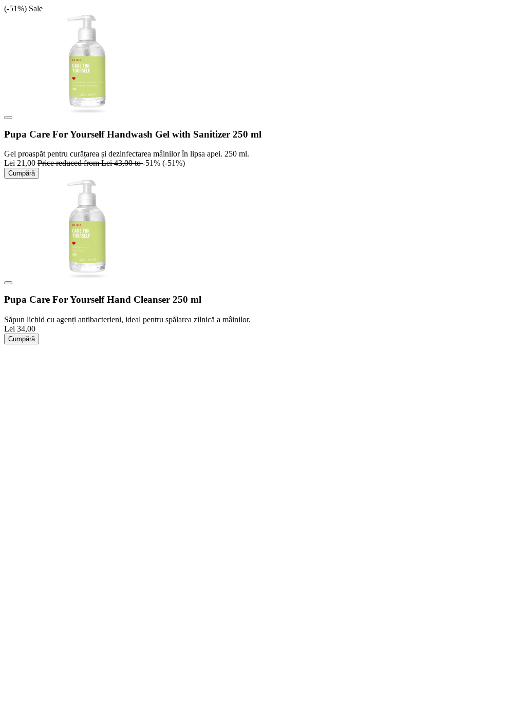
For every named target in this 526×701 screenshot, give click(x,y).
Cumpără (21, 173)
